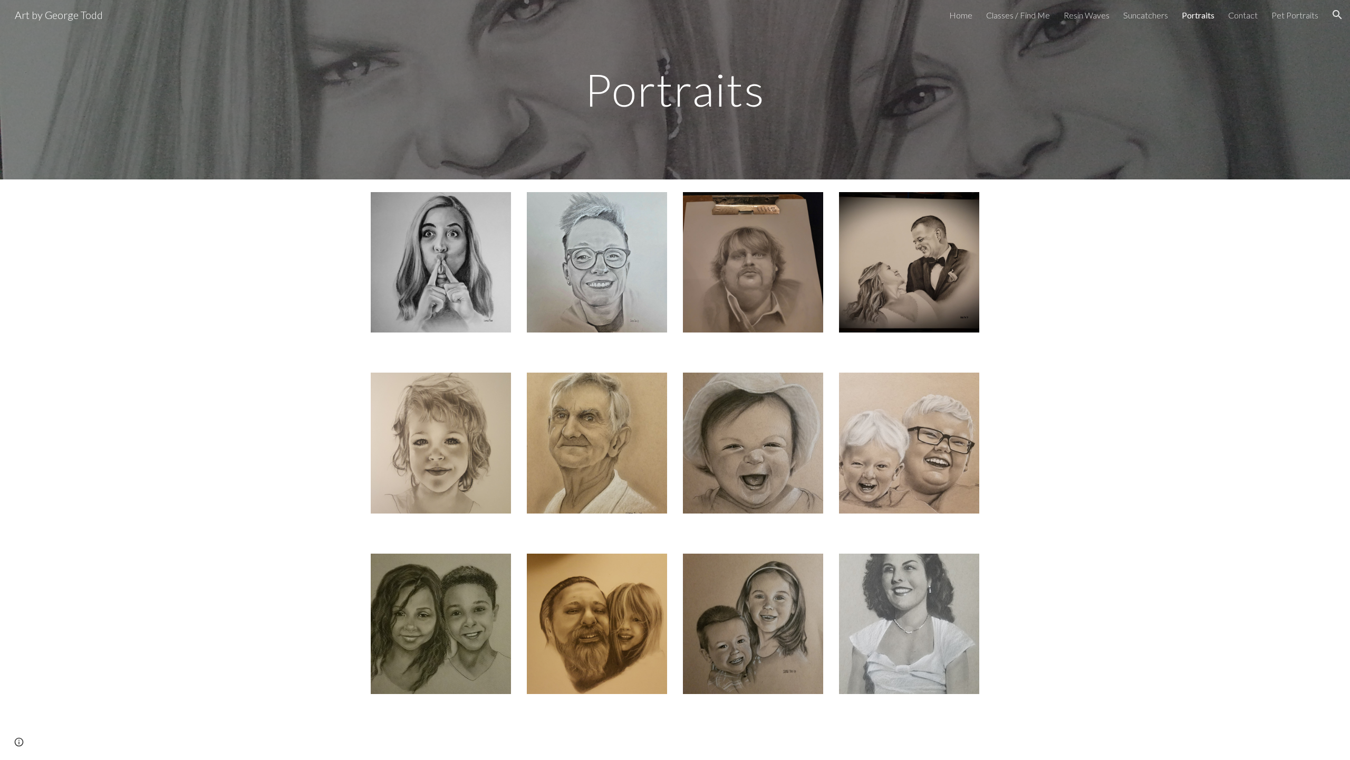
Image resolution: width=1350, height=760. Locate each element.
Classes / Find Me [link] (1018, 15)
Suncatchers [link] (1145, 15)
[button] (1337, 14)
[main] (675, 89)
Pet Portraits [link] (1294, 15)
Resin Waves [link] (1087, 15)
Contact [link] (1243, 15)
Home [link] (960, 15)
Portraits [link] (1198, 15)
